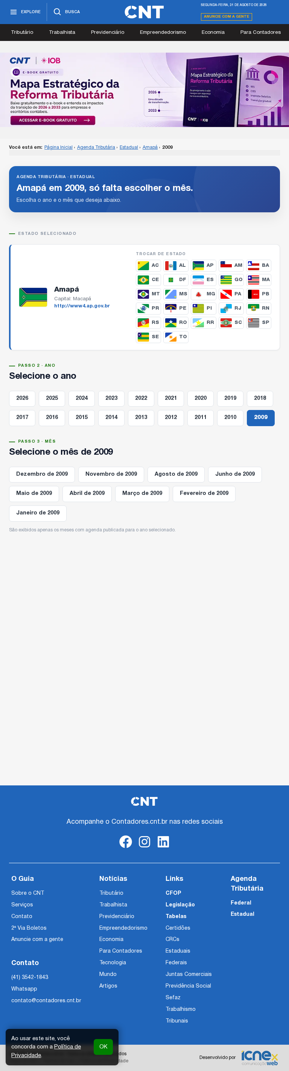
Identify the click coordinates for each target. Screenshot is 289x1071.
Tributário (22, 32)
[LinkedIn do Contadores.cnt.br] (163, 848)
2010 (230, 417)
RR (210, 323)
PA (237, 294)
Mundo (108, 974)
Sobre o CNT (27, 893)
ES (210, 280)
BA (265, 265)
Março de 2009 (142, 493)
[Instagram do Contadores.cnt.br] (144, 848)
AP (210, 265)
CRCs (172, 939)
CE (155, 280)
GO (238, 280)
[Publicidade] (144, 90)
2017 (22, 417)
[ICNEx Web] (259, 1057)
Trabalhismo (181, 1009)
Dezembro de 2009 (42, 474)
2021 (171, 398)
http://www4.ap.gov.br (82, 306)
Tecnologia (112, 963)
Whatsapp (24, 989)
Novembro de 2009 (111, 474)
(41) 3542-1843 (29, 977)
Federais (176, 963)
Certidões (178, 928)
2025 (52, 398)
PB (265, 294)
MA (266, 280)
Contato (21, 916)
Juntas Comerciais (189, 974)
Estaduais (178, 951)
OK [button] (103, 1047)
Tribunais (177, 1021)
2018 (260, 398)
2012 (171, 417)
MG (211, 294)
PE (182, 308)
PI (209, 308)
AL (182, 265)
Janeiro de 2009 (37, 513)
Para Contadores (260, 32)
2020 (201, 398)
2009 (261, 417)
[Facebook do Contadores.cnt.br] (125, 848)
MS (183, 294)
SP (265, 323)
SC (238, 323)
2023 (111, 398)
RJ (237, 308)
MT (156, 294)
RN (265, 308)
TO (183, 337)
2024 (82, 398)
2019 (230, 398)
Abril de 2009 (87, 493)
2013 (141, 417)
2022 (141, 398)
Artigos (108, 986)
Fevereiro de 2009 (204, 493)
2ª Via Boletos (29, 928)
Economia (213, 32)
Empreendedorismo (163, 32)
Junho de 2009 (235, 474)
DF (182, 280)
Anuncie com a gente (226, 16)
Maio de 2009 (34, 493)
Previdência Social (188, 986)
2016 (52, 417)
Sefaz (173, 997)
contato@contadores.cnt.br (46, 1000)
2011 (201, 417)
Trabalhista (62, 32)
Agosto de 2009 (176, 474)
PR (155, 308)
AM (238, 265)
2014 (111, 417)
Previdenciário (107, 32)
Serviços (22, 905)
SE (155, 337)
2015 (82, 417)
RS (155, 323)
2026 (22, 398)
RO (183, 323)
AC (155, 265)
